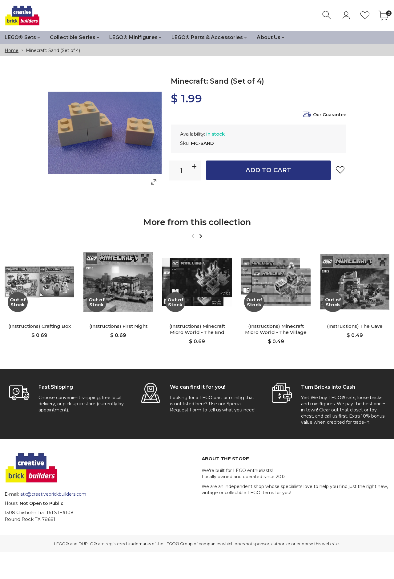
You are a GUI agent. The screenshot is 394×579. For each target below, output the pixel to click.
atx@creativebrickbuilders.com (53, 494)
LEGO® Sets (20, 37)
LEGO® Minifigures (133, 37)
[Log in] (346, 15)
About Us (268, 37)
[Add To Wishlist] (340, 170)
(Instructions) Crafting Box (39, 326)
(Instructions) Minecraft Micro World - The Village (276, 329)
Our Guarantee (329, 114)
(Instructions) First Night (118, 326)
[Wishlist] (365, 15)
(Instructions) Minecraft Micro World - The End (197, 329)
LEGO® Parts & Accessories (207, 37)
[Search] (327, 15)
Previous (193, 236)
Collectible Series (72, 37)
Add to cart (268, 170)
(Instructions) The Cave (355, 326)
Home (11, 50)
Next (200, 236)
